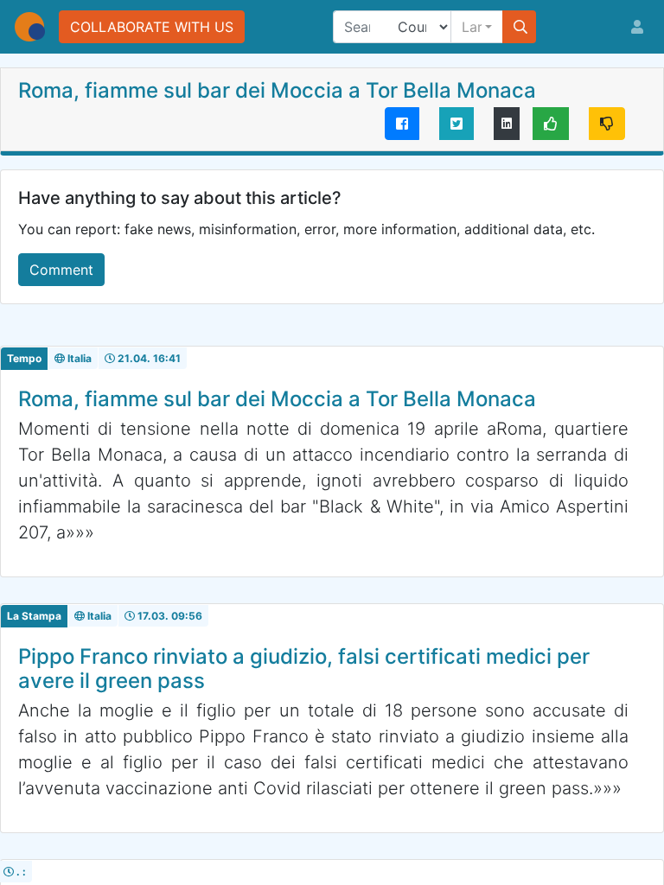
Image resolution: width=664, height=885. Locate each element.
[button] (476, 26)
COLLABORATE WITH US (151, 26)
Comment (61, 269)
